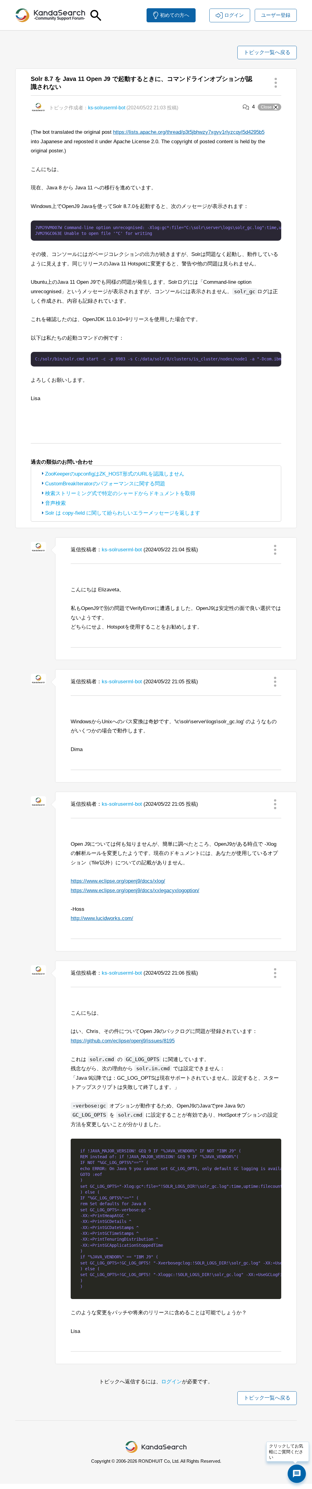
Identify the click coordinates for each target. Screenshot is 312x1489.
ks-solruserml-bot (106, 107)
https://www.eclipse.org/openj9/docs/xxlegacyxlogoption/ (135, 890)
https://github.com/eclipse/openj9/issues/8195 (123, 1041)
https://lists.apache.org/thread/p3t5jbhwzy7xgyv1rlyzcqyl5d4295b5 (188, 132)
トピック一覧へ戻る (267, 52)
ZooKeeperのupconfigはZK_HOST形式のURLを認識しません (114, 474)
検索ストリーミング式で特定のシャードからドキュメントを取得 (120, 493)
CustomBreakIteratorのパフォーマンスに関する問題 (105, 484)
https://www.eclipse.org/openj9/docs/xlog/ (118, 881)
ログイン (171, 1382)
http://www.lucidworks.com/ (102, 918)
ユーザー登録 (275, 15)
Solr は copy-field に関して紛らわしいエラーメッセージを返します (122, 513)
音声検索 (55, 503)
